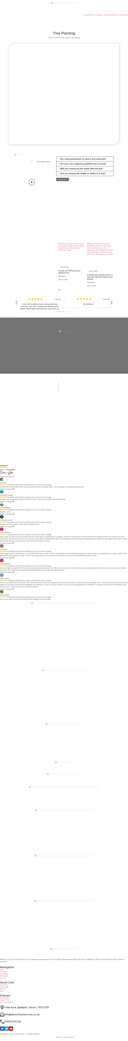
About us (115, 15)
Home (86, 15)
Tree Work (91, 15)
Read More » (62, 276)
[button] (91, 15)
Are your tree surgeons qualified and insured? (83, 164)
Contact (125, 15)
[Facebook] (2, 1028)
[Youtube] (11, 1028)
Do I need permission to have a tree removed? (83, 159)
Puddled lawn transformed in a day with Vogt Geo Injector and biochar (100, 277)
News (121, 15)
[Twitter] (6, 1028)
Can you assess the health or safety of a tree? (83, 173)
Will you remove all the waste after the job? (81, 168)
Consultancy (99, 15)
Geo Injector (108, 15)
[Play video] (31, 182)
